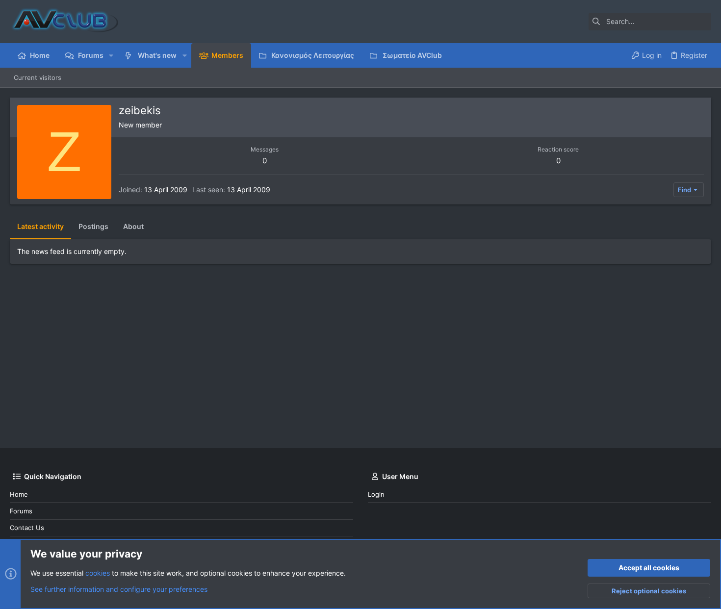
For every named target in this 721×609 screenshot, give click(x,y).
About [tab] (133, 226)
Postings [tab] (93, 226)
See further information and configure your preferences (118, 589)
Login (376, 494)
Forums (21, 511)
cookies (97, 573)
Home (19, 494)
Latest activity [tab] (40, 226)
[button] (111, 55)
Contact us (27, 528)
